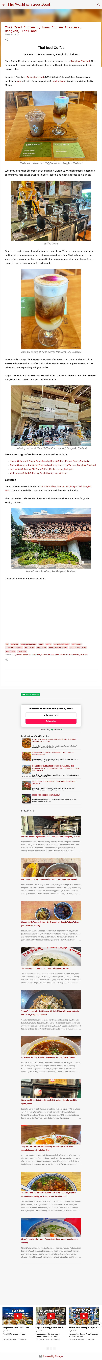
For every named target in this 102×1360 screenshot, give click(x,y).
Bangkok (75, 61)
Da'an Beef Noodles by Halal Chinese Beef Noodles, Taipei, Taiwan (48, 1057)
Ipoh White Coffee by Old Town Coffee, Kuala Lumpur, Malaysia (41, 469)
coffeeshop (76, 644)
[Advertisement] (51, 1283)
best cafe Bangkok (28, 644)
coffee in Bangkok (61, 644)
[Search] (98, 5)
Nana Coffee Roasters (58, 648)
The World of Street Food (28, 4)
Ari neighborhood (35, 77)
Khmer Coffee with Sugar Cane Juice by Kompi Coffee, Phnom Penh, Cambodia (50, 461)
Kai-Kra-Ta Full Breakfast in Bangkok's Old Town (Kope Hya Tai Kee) (49, 879)
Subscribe (51, 721)
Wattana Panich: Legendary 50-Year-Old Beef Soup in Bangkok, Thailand (50, 837)
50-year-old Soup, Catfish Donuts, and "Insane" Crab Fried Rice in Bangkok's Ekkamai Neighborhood (51, 1328)
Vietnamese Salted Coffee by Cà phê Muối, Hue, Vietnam (38, 473)
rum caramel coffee (78, 648)
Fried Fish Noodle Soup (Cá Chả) (46, 795)
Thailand (85, 61)
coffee (48, 644)
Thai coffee (10, 651)
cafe (19, 81)
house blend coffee (14, 648)
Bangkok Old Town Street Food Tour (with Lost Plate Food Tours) (17, 1328)
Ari (7, 644)
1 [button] (47, 1348)
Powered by (45, 730)
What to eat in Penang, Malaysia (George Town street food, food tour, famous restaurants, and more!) (84, 1328)
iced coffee (29, 648)
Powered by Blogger (52, 1356)
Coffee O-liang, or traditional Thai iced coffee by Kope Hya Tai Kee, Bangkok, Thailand (53, 465)
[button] (6, 40)
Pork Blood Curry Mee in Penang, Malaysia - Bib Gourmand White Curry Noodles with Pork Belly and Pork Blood (55, 768)
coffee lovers (59, 81)
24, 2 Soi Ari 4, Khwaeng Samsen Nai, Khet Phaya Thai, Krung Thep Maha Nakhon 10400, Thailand (51, 655)
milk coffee (41, 648)
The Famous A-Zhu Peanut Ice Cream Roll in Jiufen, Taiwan (45, 968)
